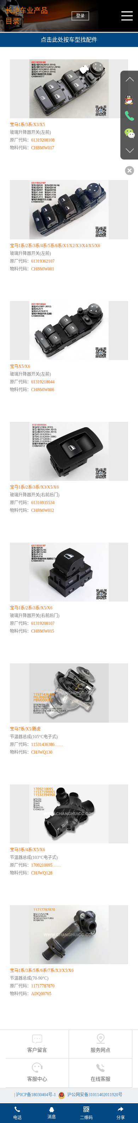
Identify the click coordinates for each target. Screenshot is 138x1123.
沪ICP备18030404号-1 (36, 1094)
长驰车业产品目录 (26, 16)
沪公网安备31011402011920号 (94, 1094)
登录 (80, 15)
